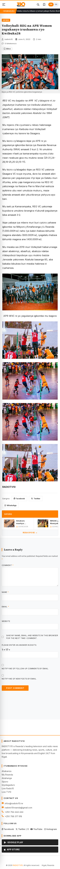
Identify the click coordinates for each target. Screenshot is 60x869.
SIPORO (6, 20)
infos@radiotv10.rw (14, 803)
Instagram (51, 829)
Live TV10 (6, 792)
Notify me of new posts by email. (19, 679)
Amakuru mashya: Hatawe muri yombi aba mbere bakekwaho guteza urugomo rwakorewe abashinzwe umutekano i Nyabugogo (24, 522)
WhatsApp (11, 505)
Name (5, 592)
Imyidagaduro (8, 785)
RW (51, 4)
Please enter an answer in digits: (19, 645)
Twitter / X (23, 829)
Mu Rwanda (7, 774)
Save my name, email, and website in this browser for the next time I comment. (32, 636)
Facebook (20, 498)
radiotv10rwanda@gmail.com (18, 807)
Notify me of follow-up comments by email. (25, 668)
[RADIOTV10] (21, 4)
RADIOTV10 (18, 865)
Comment (7, 565)
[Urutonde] (4, 4)
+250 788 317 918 (13, 816)
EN (56, 4)
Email (5, 607)
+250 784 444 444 (14, 812)
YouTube (37, 829)
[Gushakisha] (38, 4)
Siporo (5, 781)
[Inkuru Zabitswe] (44, 4)
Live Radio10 (8, 788)
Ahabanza (6, 771)
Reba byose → (30, 532)
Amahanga (7, 778)
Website (6, 621)
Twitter (37, 498)
